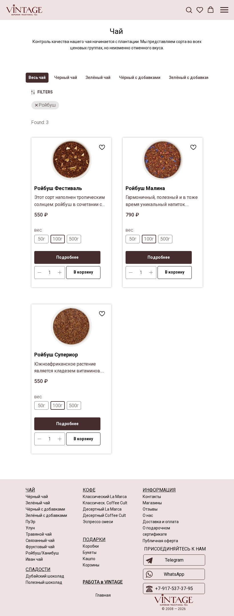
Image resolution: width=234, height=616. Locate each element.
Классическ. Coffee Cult (105, 503)
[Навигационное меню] (224, 10)
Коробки (91, 546)
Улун (30, 528)
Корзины (91, 565)
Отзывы (150, 509)
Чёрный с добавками (45, 509)
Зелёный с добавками (46, 515)
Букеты (89, 552)
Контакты (152, 496)
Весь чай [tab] (37, 77)
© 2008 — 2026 (174, 609)
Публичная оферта (160, 541)
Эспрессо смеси (98, 521)
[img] (173, 600)
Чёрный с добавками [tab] (139, 77)
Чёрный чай (37, 496)
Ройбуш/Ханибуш (42, 553)
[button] (188, 9)
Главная (103, 595)
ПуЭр (30, 521)
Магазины (152, 503)
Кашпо (89, 558)
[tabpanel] (117, 284)
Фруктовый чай (40, 546)
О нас (148, 515)
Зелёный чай (38, 503)
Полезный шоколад (44, 582)
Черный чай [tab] (65, 77)
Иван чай (34, 559)
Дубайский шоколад (45, 576)
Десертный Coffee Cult (104, 515)
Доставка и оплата (161, 521)
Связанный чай (40, 540)
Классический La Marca (105, 496)
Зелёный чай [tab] (98, 77)
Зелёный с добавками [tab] (190, 77)
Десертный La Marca (102, 509)
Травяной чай (39, 534)
